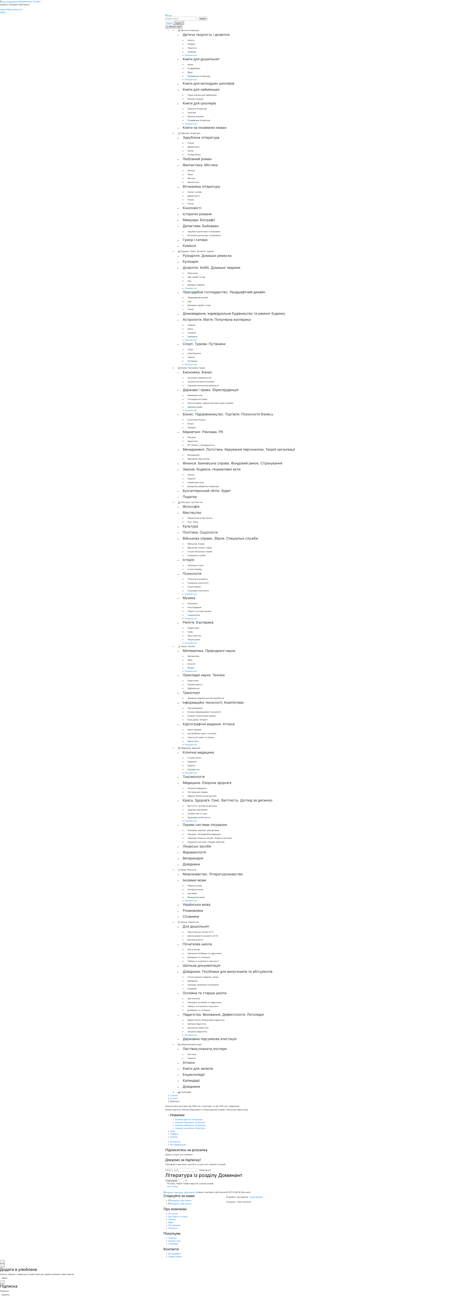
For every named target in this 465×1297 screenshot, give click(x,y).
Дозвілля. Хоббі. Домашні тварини (211, 268)
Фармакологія (194, 852)
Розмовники (193, 910)
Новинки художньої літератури (190, 1122)
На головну (172, 1186)
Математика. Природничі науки (209, 651)
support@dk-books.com (11, 9)
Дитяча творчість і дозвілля (206, 35)
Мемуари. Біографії (199, 220)
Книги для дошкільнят (201, 59)
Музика (189, 598)
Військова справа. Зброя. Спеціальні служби (220, 538)
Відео (171, 1222)
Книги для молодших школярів (208, 83)
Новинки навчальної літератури (190, 1125)
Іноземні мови (194, 880)
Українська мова (196, 904)
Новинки (172, 1238)
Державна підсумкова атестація (209, 1039)
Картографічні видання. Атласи (209, 724)
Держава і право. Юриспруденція (210, 390)
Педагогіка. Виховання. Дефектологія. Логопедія (223, 1014)
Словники (191, 916)
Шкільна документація (201, 965)
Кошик (178, 23)
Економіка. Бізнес (197, 372)
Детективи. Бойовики (201, 226)
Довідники (191, 864)
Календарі (191, 1080)
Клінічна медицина (198, 752)
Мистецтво (192, 513)
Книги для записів (198, 1068)
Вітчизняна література (201, 186)
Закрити (6, 1294)
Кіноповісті (192, 208)
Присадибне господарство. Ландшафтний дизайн (224, 292)
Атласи (189, 1062)
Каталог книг (174, 26)
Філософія (191, 506)
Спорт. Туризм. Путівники (204, 344)
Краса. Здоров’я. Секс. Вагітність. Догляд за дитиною (227, 800)
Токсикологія (194, 777)
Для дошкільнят (196, 926)
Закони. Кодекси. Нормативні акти (211, 469)
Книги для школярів (199, 103)
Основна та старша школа (204, 993)
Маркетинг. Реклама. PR (203, 432)
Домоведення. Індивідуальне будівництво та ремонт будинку (234, 313)
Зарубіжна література (201, 137)
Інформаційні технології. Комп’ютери (213, 702)
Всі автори (175, 1142)
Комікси (189, 246)
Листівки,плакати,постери (205, 1049)
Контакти (172, 1228)
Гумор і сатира (195, 240)
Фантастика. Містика (200, 165)
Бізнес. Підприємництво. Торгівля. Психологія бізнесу (228, 414)
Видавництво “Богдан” (30, 1)
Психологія (192, 574)
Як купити (173, 1213)
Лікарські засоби (197, 846)
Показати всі (191, 55)
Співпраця (173, 1244)
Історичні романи (197, 214)
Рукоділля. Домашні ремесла (207, 256)
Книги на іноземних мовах (204, 128)
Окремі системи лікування (205, 825)
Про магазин (174, 1225)
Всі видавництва (178, 1144)
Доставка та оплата (177, 1216)
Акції (172, 1131)
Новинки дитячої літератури (188, 1119)
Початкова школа (197, 944)
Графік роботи (175, 1256)
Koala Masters (257, 1197)
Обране (169, 23)
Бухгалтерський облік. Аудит (207, 491)
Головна (174, 1095)
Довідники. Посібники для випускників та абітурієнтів (227, 971)
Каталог (174, 1098)
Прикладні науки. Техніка (204, 675)
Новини (173, 1137)
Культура (190, 526)
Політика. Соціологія (200, 532)
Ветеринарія (193, 858)
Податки (190, 497)
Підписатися (205, 1170)
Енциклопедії (194, 1074)
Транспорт (191, 693)
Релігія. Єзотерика (198, 622)
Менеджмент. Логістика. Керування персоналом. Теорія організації (239, 449)
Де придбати (174, 1253)
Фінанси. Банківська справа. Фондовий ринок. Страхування (232, 463)
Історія (188, 560)
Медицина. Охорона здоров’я (207, 783)
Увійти (3, 12)
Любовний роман (197, 159)
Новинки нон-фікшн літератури (190, 1128)
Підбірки (174, 1134)
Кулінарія (190, 261)
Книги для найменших (201, 89)
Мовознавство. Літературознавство (213, 874)
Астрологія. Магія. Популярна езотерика (217, 319)
